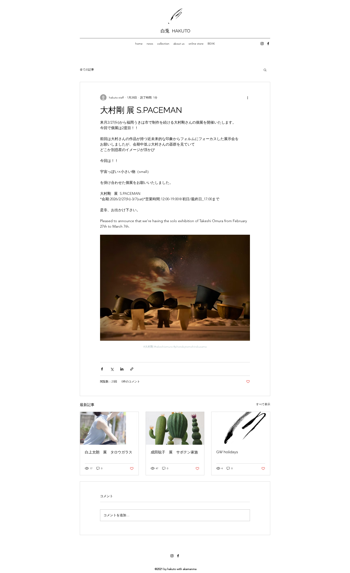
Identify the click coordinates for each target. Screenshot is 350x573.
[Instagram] (262, 44)
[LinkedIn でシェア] (122, 369)
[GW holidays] (240, 428)
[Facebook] (268, 44)
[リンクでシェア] (132, 369)
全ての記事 (87, 69)
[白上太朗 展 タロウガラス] (109, 428)
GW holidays (227, 452)
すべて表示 (263, 404)
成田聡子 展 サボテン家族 (174, 452)
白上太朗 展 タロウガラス (108, 452)
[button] (265, 69)
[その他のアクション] (247, 97)
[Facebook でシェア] (102, 369)
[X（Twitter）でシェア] (112, 369)
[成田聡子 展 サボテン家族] (175, 428)
